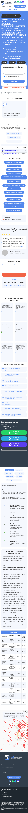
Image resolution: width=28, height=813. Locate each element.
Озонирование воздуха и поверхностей (14, 185)
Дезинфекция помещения (14, 173)
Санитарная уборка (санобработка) (14, 206)
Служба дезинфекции (14, 188)
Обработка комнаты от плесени (9, 150)
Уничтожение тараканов (14, 199)
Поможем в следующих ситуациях (14, 87)
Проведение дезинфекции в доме (14, 192)
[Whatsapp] (18, 3)
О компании (4, 770)
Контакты (3, 772)
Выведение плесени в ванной (14, 196)
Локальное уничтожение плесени (9, 147)
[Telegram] (20, 3)
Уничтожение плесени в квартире (9, 153)
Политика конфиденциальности (9, 789)
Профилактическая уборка (14, 210)
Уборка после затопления (14, 92)
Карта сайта (4, 792)
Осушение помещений (14, 181)
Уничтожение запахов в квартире (14, 162)
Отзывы (12, 62)
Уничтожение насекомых (14, 169)
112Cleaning (4, 92)
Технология (21, 62)
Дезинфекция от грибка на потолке (14, 203)
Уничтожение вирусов (14, 166)
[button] (27, 111)
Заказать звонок (20, 6)
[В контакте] (15, 3)
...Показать (22, 246)
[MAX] (23, 3)
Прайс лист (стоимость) (7, 767)
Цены (4, 62)
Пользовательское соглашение (9, 791)
